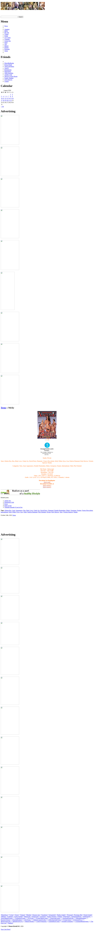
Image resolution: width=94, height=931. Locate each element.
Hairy (6, 42)
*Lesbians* (10, 916)
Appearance (19, 510)
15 (11, 98)
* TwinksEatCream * (20, 918)
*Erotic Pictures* (52, 916)
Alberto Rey (7, 510)
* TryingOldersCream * (42, 918)
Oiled (25, 512)
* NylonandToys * (77, 920)
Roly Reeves (55, 512)
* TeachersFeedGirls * (67, 918)
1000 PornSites (8, 73)
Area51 (6, 68)
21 (9, 100)
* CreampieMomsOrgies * (81, 921)
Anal (13, 510)
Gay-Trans (7, 37)
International (4, 512)
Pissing (6, 47)
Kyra (18, 512)
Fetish (6, 36)
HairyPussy (7, 71)
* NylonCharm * (67, 920)
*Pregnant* (70, 915)
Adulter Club (8, 75)
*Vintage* (22, 915)
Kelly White (12, 512)
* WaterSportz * (86, 916)
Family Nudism (8, 78)
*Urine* (11, 915)
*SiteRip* (10, 923)
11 (3, 98)
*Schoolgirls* (52, 915)
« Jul (2, 106)
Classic (6, 34)
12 (5, 98)
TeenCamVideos (9, 66)
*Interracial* (27, 916)
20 (7, 100)
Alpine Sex (7, 500)
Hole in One (8, 505)
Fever (6, 504)
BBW (6, 31)
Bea (24, 510)
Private (49, 512)
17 (1, 100)
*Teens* (16, 915)
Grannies (7, 39)
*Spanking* (44, 915)
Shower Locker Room (10, 76)
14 (9, 98)
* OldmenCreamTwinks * (39, 920)
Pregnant (7, 49)
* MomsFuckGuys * (18, 921)
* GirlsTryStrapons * (41, 921)
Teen (61, 512)
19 (5, 100)
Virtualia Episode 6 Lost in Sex (13, 507)
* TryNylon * (31, 918)
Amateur (6, 29)
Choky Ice (37, 510)
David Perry (43, 510)
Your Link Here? (6, 929)
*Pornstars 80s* (78, 915)
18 (3, 100)
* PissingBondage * (17, 920)
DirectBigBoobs (9, 63)
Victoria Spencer (68, 512)
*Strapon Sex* (36, 915)
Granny (6, 81)
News (6, 26)
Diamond (51, 510)
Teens (6, 51)
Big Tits (6, 32)
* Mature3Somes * (29, 921)
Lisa (21, 512)
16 (12, 98)
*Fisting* (60, 916)
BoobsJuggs (7, 70)
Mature (6, 46)
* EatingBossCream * (54, 921)
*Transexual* (35, 916)
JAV (5, 44)
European (73, 510)
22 (11, 100)
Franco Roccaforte (87, 510)
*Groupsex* (42, 916)
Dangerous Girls (9, 502)
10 (1, 98)
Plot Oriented (42, 512)
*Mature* (3, 916)
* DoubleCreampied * (67, 921)
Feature (79, 510)
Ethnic (68, 510)
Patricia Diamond (32, 512)
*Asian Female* (18, 916)
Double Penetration (59, 510)
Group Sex (7, 41)
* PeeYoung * (27, 920)
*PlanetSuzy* (5, 915)
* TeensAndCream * (55, 918)
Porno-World (8, 65)
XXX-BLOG (8, 80)
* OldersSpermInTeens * (54, 920)
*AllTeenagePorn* (76, 916)
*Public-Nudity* (61, 915)
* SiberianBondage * (81, 918)
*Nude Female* (87, 915)
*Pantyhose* (66, 916)
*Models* (29, 915)
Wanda (75, 512)
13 (7, 98)
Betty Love (29, 510)
